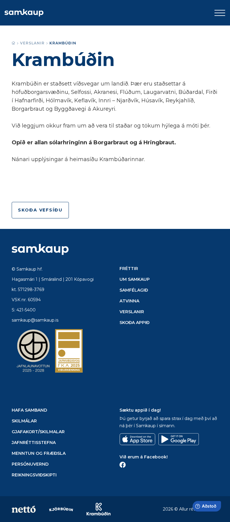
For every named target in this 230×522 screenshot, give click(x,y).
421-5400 (26, 310)
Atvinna (129, 301)
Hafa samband (29, 410)
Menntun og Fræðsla (39, 453)
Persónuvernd (30, 464)
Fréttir (128, 268)
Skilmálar (24, 421)
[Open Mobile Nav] (220, 12)
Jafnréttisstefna (34, 442)
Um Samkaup (134, 279)
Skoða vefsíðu (40, 210)
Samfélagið (133, 290)
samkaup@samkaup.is (35, 320)
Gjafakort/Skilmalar (38, 431)
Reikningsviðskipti (34, 475)
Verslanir (32, 43)
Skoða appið (134, 322)
